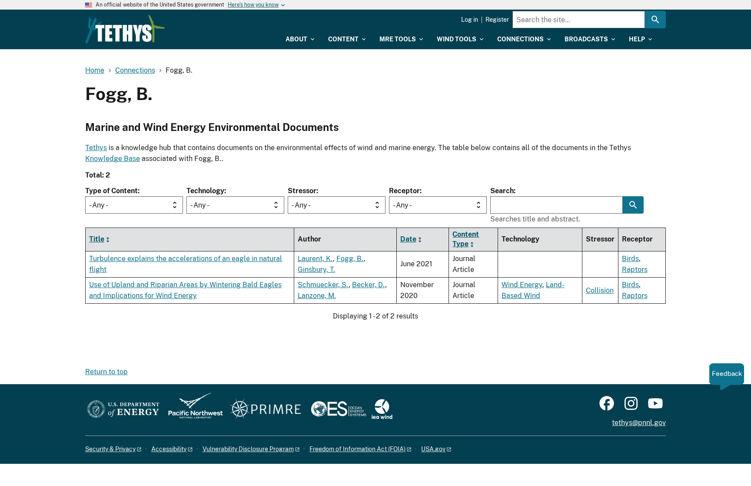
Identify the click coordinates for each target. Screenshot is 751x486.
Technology (205, 191)
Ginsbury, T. (316, 269)
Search (502, 191)
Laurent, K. (315, 259)
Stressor (302, 191)
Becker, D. (368, 285)
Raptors (635, 269)
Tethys (96, 148)
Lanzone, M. (317, 296)
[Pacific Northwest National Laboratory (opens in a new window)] (192, 409)
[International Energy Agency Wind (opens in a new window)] (382, 409)
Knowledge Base (112, 158)
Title (96, 239)
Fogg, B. (350, 259)
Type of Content (111, 191)
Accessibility (168, 449)
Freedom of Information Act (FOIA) (357, 449)
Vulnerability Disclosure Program (248, 449)
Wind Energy (522, 285)
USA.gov (433, 449)
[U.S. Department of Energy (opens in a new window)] (123, 409)
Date (408, 239)
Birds (630, 259)
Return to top (106, 372)
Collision (600, 290)
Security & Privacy (110, 449)
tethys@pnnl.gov (639, 423)
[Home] (125, 29)
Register (497, 20)
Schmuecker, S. (323, 285)
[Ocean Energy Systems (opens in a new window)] (339, 409)
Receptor (404, 191)
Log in (469, 20)
